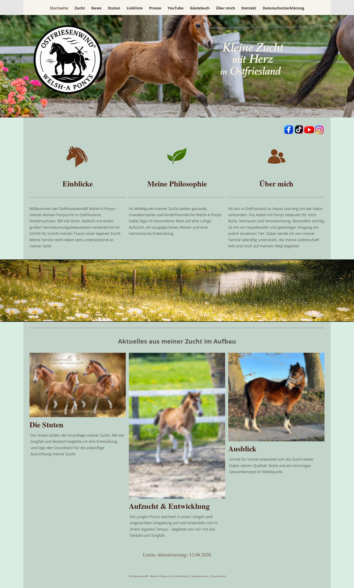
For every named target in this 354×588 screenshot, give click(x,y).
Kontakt (248, 8)
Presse (155, 8)
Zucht (80, 8)
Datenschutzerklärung (283, 8)
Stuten (114, 8)
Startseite (59, 8)
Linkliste (135, 8)
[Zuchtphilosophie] (177, 170)
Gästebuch (200, 8)
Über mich (225, 8)
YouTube (176, 8)
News (96, 8)
